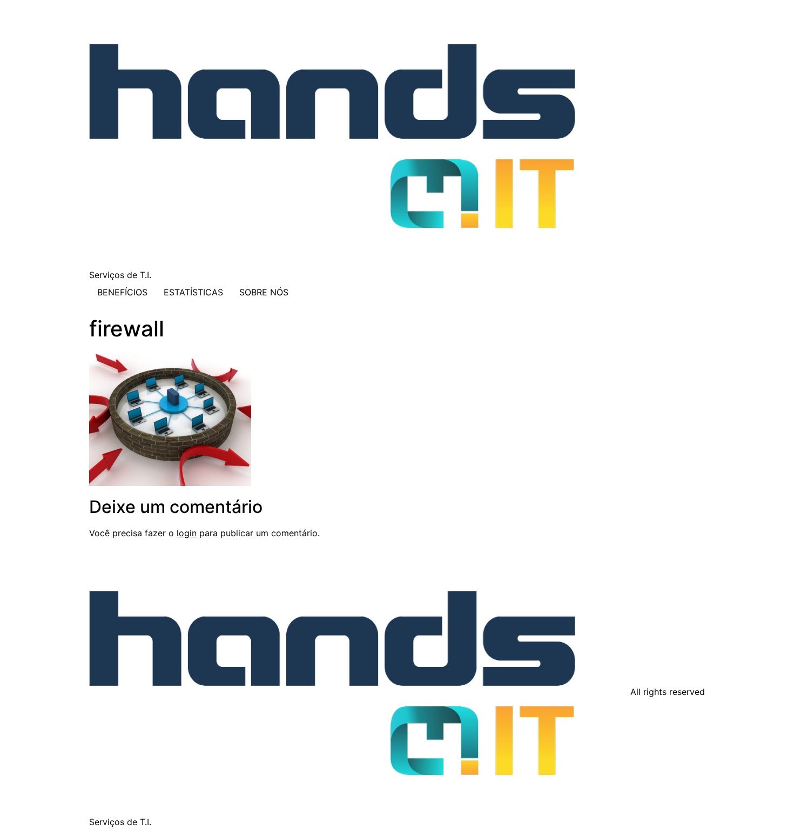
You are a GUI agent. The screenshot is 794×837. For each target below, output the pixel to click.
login (187, 533)
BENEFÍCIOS (122, 292)
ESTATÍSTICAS (193, 292)
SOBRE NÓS (263, 292)
